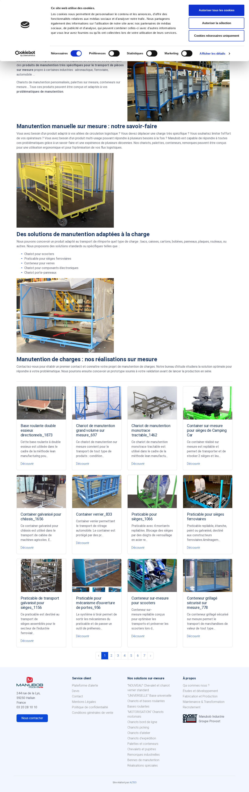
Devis (75, 691)
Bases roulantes (138, 706)
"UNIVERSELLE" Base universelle (149, 695)
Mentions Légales (84, 702)
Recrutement (191, 707)
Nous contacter (32, 718)
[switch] (114, 53)
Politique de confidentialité (90, 707)
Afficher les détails (212, 53)
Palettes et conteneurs (142, 744)
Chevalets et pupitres (141, 749)
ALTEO (133, 782)
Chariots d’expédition (141, 738)
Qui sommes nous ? (196, 685)
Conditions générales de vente (92, 713)
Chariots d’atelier (138, 733)
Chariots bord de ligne (142, 722)
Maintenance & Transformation (203, 702)
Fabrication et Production (200, 696)
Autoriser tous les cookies (216, 10)
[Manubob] (30, 682)
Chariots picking (138, 727)
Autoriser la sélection (216, 23)
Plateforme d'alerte (85, 685)
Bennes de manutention (143, 760)
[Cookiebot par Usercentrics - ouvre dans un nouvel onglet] (25, 54)
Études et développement (200, 691)
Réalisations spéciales (142, 765)
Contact (77, 696)
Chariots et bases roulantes (146, 701)
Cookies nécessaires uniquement (216, 35)
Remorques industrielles (143, 754)
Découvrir (27, 464)
